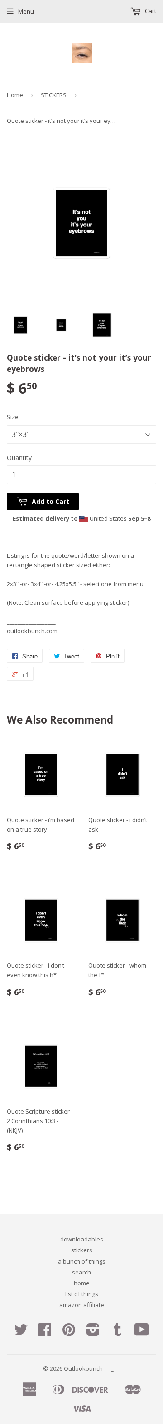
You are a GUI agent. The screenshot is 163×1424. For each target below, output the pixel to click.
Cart (150, 11)
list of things (81, 1294)
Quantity (19, 457)
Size (13, 417)
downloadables (81, 1239)
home (82, 1283)
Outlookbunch (83, 1368)
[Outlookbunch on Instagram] (93, 1333)
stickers (81, 1250)
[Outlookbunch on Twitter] (21, 1333)
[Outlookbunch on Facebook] (45, 1333)
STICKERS (54, 95)
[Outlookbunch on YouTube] (141, 1333)
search (81, 1272)
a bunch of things (81, 1261)
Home (15, 95)
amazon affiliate (81, 1305)
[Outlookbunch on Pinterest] (69, 1333)
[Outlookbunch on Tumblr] (117, 1333)
